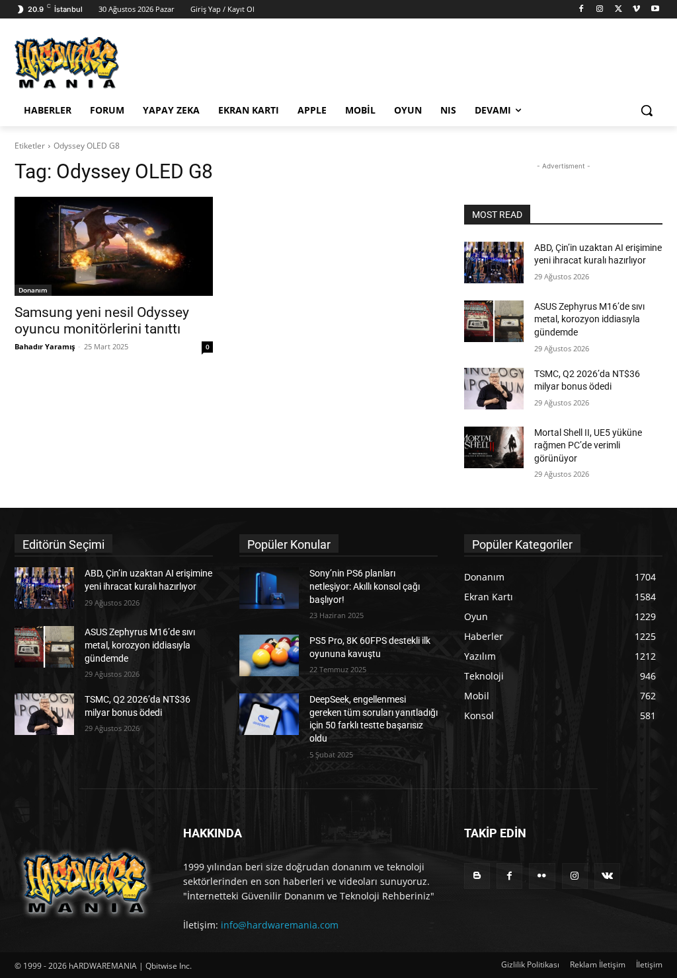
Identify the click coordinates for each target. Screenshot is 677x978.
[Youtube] (654, 9)
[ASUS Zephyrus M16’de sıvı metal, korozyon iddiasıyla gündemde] (494, 321)
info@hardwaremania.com (279, 925)
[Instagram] (600, 9)
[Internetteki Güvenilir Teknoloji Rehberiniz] (92, 62)
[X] (618, 9)
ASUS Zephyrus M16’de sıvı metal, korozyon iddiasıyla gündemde (589, 319)
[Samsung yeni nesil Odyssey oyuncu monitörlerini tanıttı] (114, 246)
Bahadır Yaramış (45, 346)
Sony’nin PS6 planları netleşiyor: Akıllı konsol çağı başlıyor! (364, 586)
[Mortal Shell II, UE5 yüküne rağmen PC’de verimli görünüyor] (494, 447)
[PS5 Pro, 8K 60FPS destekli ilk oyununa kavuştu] (269, 655)
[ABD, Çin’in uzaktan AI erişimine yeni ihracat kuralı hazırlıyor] (494, 262)
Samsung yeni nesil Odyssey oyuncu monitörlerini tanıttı (102, 320)
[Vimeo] (636, 9)
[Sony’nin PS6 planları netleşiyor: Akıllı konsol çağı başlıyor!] (269, 588)
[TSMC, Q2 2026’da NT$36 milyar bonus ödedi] (494, 388)
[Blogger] (477, 876)
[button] (646, 110)
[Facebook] (581, 9)
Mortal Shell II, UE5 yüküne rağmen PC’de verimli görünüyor (588, 445)
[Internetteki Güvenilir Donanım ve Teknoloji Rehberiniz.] (86, 883)
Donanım (33, 290)
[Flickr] (542, 876)
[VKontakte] (607, 876)
